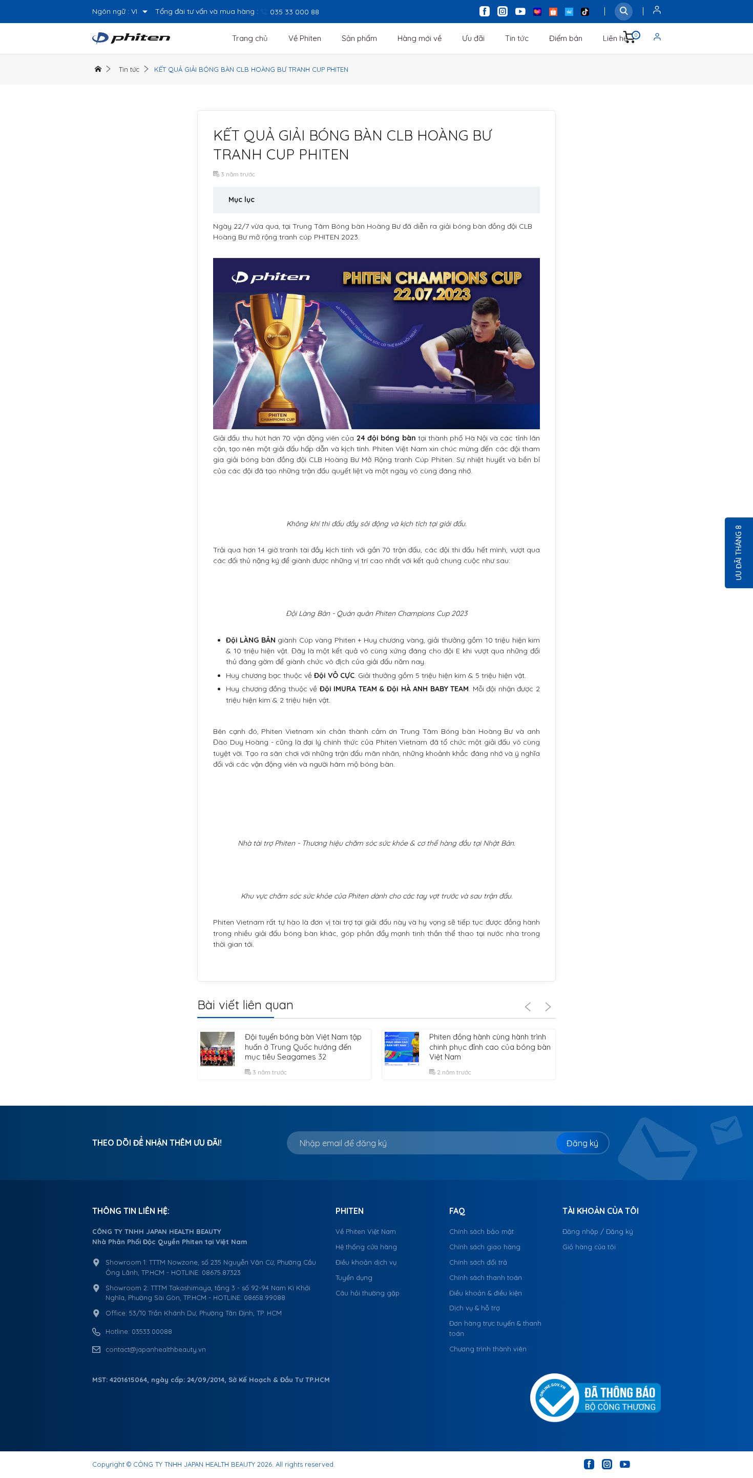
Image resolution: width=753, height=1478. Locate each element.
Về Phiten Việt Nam (366, 1231)
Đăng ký (582, 1143)
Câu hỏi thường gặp (368, 1293)
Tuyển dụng (354, 1277)
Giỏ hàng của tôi (589, 1247)
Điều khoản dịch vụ (366, 1262)
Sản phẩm (359, 38)
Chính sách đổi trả (478, 1262)
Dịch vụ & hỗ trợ (474, 1308)
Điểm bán (565, 38)
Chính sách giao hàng (484, 1247)
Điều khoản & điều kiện (485, 1293)
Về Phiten (304, 38)
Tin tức (517, 38)
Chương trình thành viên (488, 1349)
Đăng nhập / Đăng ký (597, 1231)
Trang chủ (250, 38)
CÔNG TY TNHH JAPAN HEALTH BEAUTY (194, 1464)
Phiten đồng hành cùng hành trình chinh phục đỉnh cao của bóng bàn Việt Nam (490, 1047)
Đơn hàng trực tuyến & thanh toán (495, 1328)
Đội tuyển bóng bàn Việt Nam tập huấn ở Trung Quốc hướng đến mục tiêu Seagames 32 (303, 1047)
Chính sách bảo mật (481, 1231)
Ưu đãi (473, 38)
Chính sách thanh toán (485, 1277)
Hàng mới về (420, 38)
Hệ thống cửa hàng (366, 1247)
